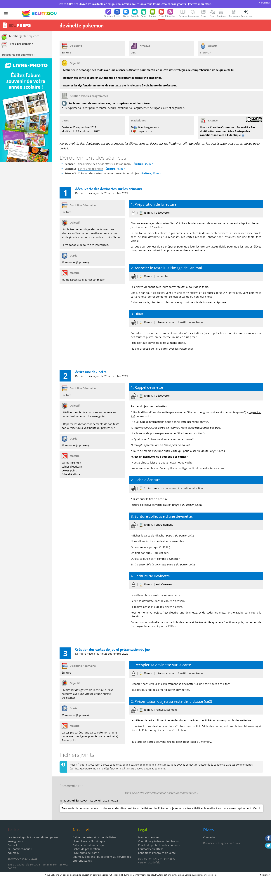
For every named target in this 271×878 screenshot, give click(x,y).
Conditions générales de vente (157, 853)
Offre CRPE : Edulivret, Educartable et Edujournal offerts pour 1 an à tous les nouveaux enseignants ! (135, 4)
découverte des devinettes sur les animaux (104, 164)
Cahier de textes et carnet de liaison (95, 837)
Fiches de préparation (86, 849)
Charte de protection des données (159, 845)
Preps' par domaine (21, 44)
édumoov (13, 853)
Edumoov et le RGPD (150, 849)
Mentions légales (148, 837)
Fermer (265, 2)
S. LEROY (205, 52)
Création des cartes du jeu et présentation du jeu (108, 173)
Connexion (209, 837)
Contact (12, 845)
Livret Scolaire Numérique (89, 841)
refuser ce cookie (207, 874)
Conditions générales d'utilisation (159, 841)
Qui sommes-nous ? (20, 849)
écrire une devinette (90, 168)
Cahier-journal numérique (89, 845)
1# (61, 800)
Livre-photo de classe (86, 853)
